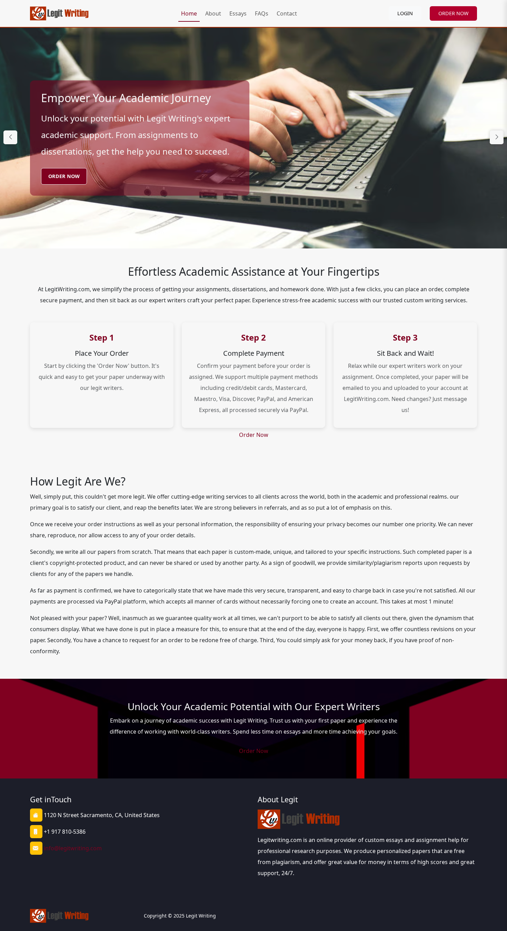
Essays (238, 13)
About (213, 13)
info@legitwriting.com (73, 848)
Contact (287, 13)
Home (189, 13)
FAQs (261, 13)
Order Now (64, 176)
